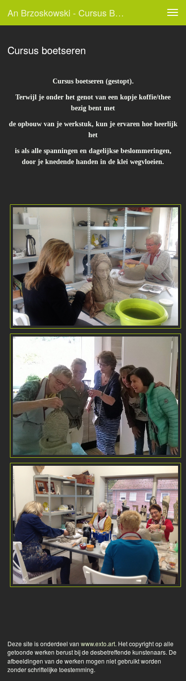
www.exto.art (98, 643)
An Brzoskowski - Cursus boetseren (71, 12)
